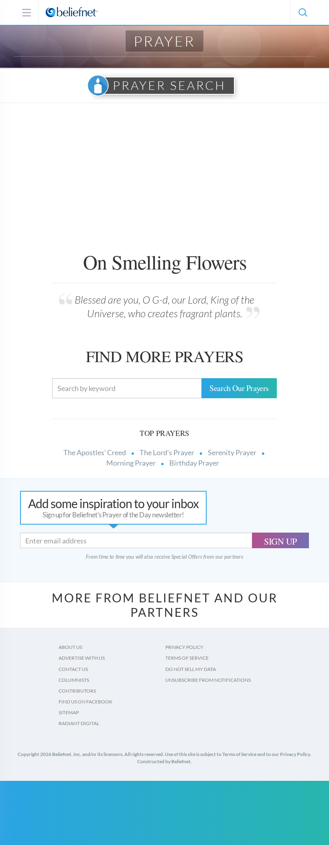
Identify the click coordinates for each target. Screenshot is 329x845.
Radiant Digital (79, 723)
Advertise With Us (82, 658)
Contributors (77, 691)
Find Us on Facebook (85, 702)
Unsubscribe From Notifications (208, 680)
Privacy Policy (184, 647)
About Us (70, 647)
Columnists (74, 680)
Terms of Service (187, 658)
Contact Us (73, 669)
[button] (302, 12)
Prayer (164, 41)
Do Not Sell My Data (190, 669)
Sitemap (69, 712)
